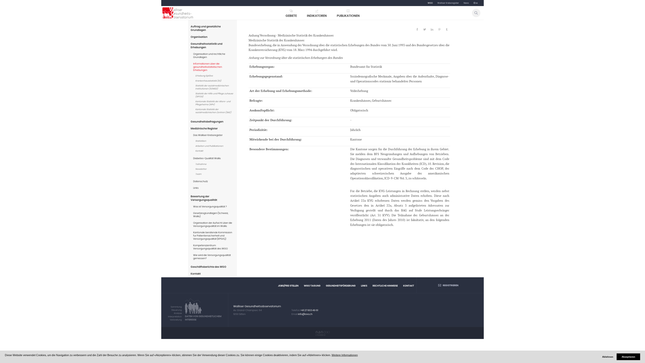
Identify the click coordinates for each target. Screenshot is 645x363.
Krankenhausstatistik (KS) (208, 81)
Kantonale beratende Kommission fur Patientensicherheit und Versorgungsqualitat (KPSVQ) (212, 235)
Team (198, 174)
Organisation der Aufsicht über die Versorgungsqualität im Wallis (212, 224)
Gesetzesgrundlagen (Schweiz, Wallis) (210, 215)
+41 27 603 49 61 (309, 310)
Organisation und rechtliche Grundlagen (209, 55)
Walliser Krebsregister (448, 3)
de (476, 3)
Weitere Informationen (345, 355)
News (466, 3)
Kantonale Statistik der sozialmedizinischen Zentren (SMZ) (213, 111)
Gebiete (291, 15)
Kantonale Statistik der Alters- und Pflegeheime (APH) (212, 103)
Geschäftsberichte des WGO (208, 267)
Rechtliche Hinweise (385, 286)
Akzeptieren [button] (628, 356)
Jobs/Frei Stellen (288, 286)
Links (196, 188)
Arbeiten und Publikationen (209, 146)
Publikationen (348, 15)
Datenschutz (200, 181)
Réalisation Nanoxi (322, 333)
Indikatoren (317, 15)
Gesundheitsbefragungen (207, 121)
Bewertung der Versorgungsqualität (204, 198)
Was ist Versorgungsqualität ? (210, 207)
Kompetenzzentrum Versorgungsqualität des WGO (210, 247)
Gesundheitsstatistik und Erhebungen (206, 46)
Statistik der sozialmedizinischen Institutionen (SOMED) (212, 87)
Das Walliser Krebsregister (208, 135)
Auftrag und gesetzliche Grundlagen (206, 28)
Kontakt (199, 151)
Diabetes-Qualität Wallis (207, 158)
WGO (430, 3)
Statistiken (200, 141)
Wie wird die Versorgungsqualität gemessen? (212, 257)
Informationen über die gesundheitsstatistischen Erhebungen (207, 67)
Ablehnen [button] (607, 356)
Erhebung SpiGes (204, 76)
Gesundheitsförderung (341, 286)
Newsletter (201, 169)
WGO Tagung (312, 286)
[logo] (177, 13)
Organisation (199, 37)
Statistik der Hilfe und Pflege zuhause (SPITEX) (214, 95)
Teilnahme (200, 164)
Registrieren (450, 285)
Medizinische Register (204, 128)
